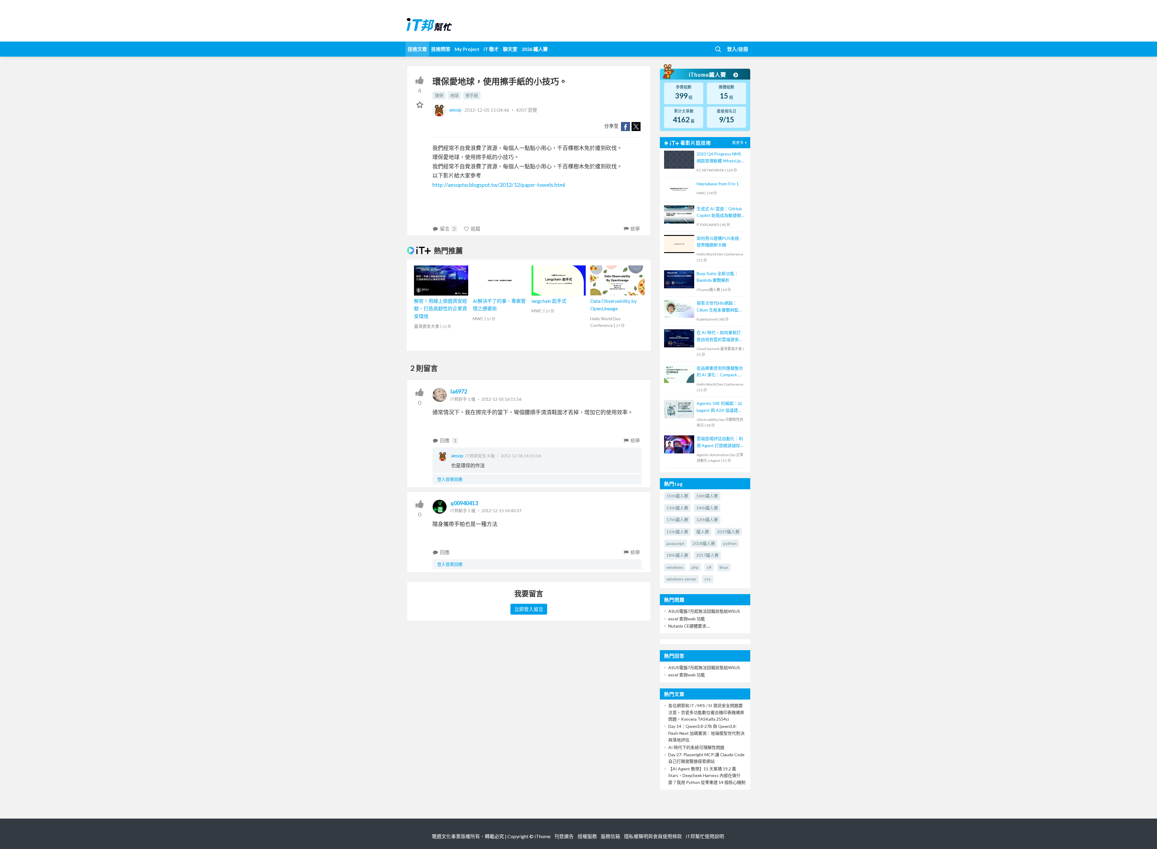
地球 (454, 95)
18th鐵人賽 (677, 555)
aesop (455, 109)
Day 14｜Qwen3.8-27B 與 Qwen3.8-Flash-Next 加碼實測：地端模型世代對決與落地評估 (706, 733)
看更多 (738, 142)
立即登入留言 (528, 609)
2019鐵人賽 (728, 531)
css (707, 578)
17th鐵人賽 (677, 519)
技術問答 (440, 49)
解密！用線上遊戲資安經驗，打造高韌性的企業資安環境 (440, 308)
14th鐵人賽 (707, 507)
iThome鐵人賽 (708, 74)
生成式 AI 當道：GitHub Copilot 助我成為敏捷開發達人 (719, 212)
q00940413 (464, 503)
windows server (681, 578)
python (730, 543)
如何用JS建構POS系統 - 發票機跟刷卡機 (719, 241)
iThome (542, 836)
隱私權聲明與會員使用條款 (653, 836)
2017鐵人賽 (707, 555)
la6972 (458, 391)
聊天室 (510, 49)
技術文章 (417, 49)
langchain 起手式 (548, 301)
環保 (439, 95)
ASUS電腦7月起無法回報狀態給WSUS (704, 611)
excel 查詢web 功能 (686, 618)
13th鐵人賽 (677, 507)
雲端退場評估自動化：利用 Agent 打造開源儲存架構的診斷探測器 (720, 442)
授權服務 (587, 836)
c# (709, 567)
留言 (448, 228)
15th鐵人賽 (677, 495)
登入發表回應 (449, 479)
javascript (675, 543)
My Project (467, 49)
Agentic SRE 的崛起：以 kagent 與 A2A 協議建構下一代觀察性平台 (719, 407)
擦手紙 (472, 95)
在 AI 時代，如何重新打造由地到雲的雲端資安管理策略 (720, 336)
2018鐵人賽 (704, 543)
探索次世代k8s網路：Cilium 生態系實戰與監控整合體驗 (720, 306)
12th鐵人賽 (707, 519)
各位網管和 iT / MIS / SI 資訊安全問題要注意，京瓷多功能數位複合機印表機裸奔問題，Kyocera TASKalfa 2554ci (706, 712)
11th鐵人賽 (677, 531)
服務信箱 (610, 836)
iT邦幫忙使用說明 (705, 836)
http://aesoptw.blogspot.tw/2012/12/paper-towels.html (498, 184)
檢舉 (635, 228)
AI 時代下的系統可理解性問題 (696, 747)
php (695, 567)
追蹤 (475, 228)
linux (724, 567)
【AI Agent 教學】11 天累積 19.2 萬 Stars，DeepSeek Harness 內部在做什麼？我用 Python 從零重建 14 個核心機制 (706, 775)
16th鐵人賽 (707, 495)
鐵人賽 (702, 531)
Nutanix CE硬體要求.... (689, 625)
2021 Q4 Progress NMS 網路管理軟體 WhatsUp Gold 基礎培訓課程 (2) (719, 157)
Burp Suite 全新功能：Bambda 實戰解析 (717, 277)
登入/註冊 (737, 49)
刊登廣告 (564, 836)
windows (674, 567)
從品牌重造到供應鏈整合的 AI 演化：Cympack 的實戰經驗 (720, 371)
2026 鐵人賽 (535, 49)
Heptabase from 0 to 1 (718, 183)
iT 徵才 (491, 49)
